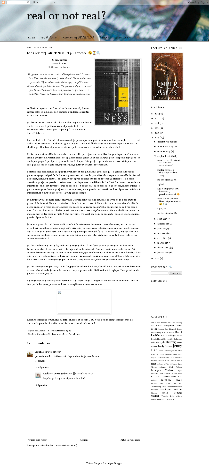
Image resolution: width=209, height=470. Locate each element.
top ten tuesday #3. (167, 179)
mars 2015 (163, 243)
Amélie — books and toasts (57, 373)
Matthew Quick (176, 364)
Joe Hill (174, 351)
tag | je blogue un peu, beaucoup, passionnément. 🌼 (168, 191)
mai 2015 (162, 233)
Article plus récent (37, 440)
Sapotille (39, 352)
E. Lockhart (169, 335)
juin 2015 (162, 228)
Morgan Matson (162, 370)
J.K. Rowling (169, 342)
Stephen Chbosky (160, 393)
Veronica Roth (167, 396)
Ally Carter (155, 322)
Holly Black (156, 342)
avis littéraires (48, 38)
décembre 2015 (165, 141)
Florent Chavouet (164, 339)
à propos (104, 38)
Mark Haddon (171, 360)
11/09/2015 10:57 (85, 373)
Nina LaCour (156, 377)
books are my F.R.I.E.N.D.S (78, 38)
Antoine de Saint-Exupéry (171, 322)
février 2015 (163, 247)
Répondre (40, 361)
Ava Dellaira (156, 326)
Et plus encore (55, 334)
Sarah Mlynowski (169, 386)
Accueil (84, 440)
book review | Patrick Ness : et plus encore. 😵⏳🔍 (169, 201)
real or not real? (67, 16)
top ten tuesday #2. (167, 213)
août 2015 (162, 219)
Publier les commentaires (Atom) (59, 445)
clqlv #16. (161, 208)
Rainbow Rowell (171, 380)
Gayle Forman (176, 339)
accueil (31, 38)
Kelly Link (159, 354)
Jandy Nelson (165, 346)
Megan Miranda (158, 367)
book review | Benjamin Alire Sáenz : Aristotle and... (169, 163)
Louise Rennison (175, 357)
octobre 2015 (164, 151)
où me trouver (122, 38)
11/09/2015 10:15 (53, 352)
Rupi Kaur (171, 383)
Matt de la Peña (163, 364)
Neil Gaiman (165, 373)
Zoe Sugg (162, 399)
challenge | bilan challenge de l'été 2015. (167, 173)
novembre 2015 (165, 146)
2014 (157, 258)
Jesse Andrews (165, 351)
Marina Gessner (157, 360)
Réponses (43, 367)
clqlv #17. (161, 184)
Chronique (42, 334)
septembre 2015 (165, 156)
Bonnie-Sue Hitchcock (167, 329)
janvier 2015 (163, 252)
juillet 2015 (163, 223)
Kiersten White (171, 354)
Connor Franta (168, 332)
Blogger (118, 463)
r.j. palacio (170, 399)
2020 (158, 118)
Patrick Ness (74, 334)
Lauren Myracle (162, 357)
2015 (157, 137)
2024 (158, 113)
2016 (157, 132)
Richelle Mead (157, 383)
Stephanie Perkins (171, 389)
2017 (157, 128)
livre (65, 334)
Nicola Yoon (177, 373)
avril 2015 (162, 238)
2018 (157, 123)
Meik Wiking (175, 367)
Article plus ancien (130, 440)
